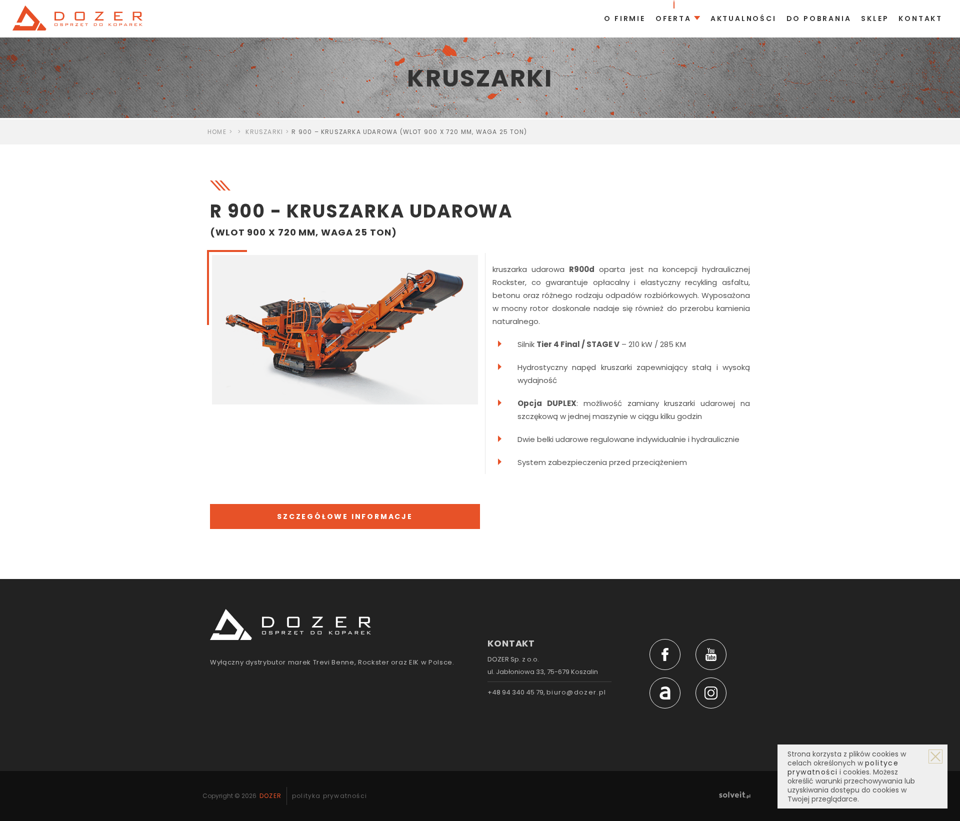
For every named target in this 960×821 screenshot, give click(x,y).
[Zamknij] (935, 757)
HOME (217, 132)
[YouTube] (711, 654)
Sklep (874, 19)
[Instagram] (711, 693)
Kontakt (920, 19)
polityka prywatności (329, 796)
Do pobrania (819, 19)
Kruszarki (264, 132)
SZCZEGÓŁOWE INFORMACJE (345, 517)
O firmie (624, 19)
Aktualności (743, 19)
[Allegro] (665, 693)
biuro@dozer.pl (576, 692)
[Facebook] (665, 654)
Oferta (674, 19)
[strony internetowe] (735, 795)
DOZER (271, 796)
